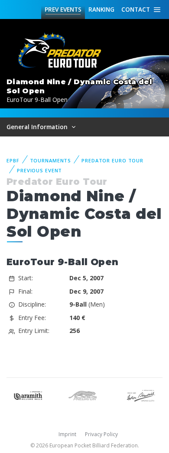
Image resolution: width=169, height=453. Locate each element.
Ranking (101, 9)
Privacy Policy (101, 434)
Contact (135, 9)
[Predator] (84, 395)
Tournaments (51, 160)
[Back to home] (60, 51)
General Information (37, 127)
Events (63, 9)
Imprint (67, 434)
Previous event (39, 170)
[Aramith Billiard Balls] (28, 395)
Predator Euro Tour (112, 160)
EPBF (13, 160)
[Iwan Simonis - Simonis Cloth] (140, 395)
